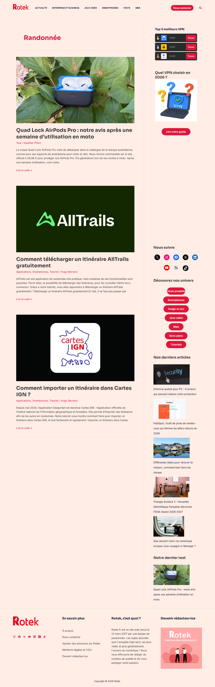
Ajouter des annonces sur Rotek (81, 643)
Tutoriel (54, 271)
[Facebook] (176, 257)
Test (18, 142)
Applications (23, 271)
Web (137, 8)
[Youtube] (29, 636)
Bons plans (176, 335)
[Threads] (185, 257)
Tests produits (176, 291)
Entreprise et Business (65, 8)
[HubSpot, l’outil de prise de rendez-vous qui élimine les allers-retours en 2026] (169, 408)
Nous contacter (71, 637)
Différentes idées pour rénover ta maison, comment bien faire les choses (173, 467)
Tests (126, 8)
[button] (182, 8)
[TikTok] (185, 268)
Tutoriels (176, 344)
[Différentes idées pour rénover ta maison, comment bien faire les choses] (171, 448)
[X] (157, 257)
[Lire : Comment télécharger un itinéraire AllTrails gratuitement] (75, 218)
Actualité (41, 8)
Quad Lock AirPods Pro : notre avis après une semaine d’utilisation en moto (74, 133)
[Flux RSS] (176, 267)
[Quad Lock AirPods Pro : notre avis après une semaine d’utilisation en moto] (171, 575)
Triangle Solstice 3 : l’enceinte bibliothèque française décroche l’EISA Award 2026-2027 (172, 506)
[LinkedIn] (195, 257)
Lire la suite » (24, 170)
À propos (67, 630)
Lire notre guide (176, 131)
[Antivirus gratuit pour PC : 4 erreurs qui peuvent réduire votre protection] (171, 374)
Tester (191, 38)
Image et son (176, 308)
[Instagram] (167, 257)
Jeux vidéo (90, 8)
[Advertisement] (176, 191)
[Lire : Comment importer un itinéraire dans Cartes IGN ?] (75, 347)
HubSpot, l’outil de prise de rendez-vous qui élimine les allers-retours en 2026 (175, 428)
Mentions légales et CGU (77, 649)
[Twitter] (24, 636)
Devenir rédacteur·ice (75, 656)
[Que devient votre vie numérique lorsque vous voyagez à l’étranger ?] (168, 526)
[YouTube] (167, 267)
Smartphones (110, 8)
